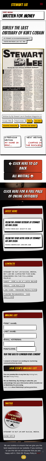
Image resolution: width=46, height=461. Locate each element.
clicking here (33, 374)
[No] (43, 451)
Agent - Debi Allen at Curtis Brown (20, 281)
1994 (29, 121)
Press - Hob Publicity (14, 285)
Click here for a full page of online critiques (23, 194)
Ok (23, 457)
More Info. (9, 436)
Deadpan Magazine (10, 126)
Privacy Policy (13, 376)
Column (38, 121)
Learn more (7, 387)
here (39, 453)
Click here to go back (24, 166)
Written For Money (28, 126)
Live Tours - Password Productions (20, 290)
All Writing (21, 176)
